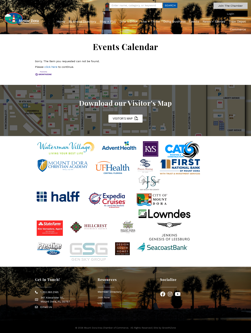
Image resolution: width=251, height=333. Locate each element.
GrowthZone (169, 328)
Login (101, 303)
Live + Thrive (150, 21)
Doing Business (174, 21)
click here (50, 66)
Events (194, 21)
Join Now (104, 297)
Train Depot (237, 21)
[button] (230, 6)
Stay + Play (108, 21)
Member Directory (110, 291)
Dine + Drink (128, 21)
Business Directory (82, 21)
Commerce (238, 29)
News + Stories (214, 21)
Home (61, 21)
